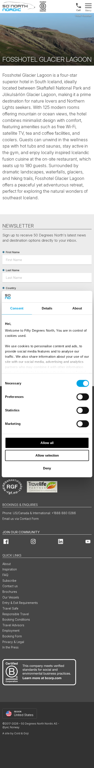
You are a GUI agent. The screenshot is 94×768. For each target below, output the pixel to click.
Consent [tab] (16, 308)
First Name (13, 252)
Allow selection (47, 455)
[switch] (83, 396)
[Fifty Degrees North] (18, 6)
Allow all (47, 443)
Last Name (12, 270)
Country (11, 288)
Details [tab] (47, 308)
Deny (47, 468)
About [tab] (77, 308)
